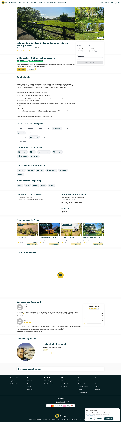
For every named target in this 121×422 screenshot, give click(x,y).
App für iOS (12, 381)
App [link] (24, 2)
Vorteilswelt (97, 386)
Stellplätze (13, 2)
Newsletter (97, 389)
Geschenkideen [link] (42, 2)
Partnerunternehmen (82, 392)
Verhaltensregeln (31, 383)
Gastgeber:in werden (49, 383)
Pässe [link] (20, 2)
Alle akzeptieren (108, 418)
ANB (49, 419)
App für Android (13, 383)
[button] (112, 2)
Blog (96, 383)
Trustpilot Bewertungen (83, 386)
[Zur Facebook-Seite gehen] (52, 401)
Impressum (54, 419)
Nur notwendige (99, 418)
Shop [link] (28, 2)
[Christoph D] (26, 352)
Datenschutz (45, 419)
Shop (96, 381)
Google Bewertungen (83, 383)
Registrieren (30, 389)
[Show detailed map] (60, 275)
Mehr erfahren (31, 69)
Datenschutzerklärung (90, 415)
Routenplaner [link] (61, 2)
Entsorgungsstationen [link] (51, 2)
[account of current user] (117, 2)
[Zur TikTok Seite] (60, 401)
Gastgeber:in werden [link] (104, 2)
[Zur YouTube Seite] (68, 401)
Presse (58, 419)
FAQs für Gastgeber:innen (50, 381)
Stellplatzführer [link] (34, 2)
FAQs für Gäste (30, 381)
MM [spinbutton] (79, 51)
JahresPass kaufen (21, 69)
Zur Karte (29, 386)
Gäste (78, 54)
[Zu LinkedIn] (64, 401)
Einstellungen (89, 418)
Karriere (80, 389)
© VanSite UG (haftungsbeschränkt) (35, 419)
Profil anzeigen (47, 352)
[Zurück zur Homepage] (6, 2)
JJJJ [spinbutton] (83, 51)
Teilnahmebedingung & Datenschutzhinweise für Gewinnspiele (71, 419)
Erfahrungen (64, 386)
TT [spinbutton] (81, 51)
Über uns (80, 381)
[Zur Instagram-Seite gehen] (56, 401)
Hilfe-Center (64, 381)
